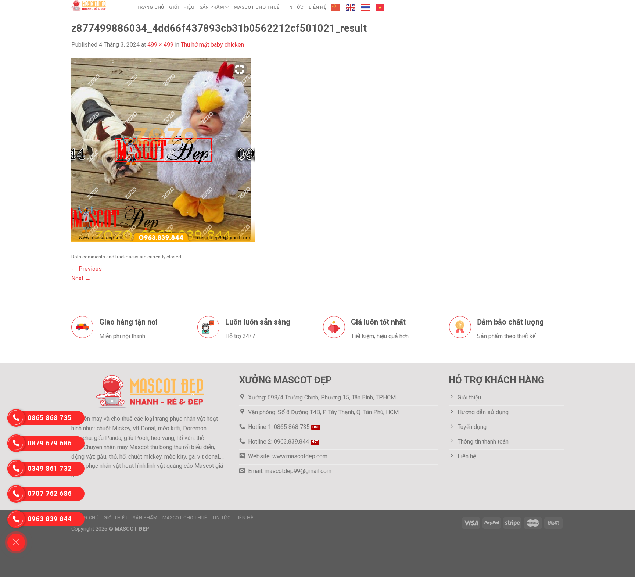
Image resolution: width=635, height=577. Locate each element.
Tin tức (294, 7)
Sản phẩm (212, 7)
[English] (351, 7)
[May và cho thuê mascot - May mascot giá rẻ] (98, 5)
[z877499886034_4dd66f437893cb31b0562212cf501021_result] (163, 149)
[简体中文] (336, 7)
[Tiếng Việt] (380, 7)
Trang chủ (150, 7)
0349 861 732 (50, 468)
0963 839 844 (50, 519)
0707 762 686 (50, 493)
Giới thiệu (181, 7)
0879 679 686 (50, 443)
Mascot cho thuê (256, 7)
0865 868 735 (50, 418)
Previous (86, 268)
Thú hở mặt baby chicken (212, 44)
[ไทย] (365, 7)
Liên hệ (317, 7)
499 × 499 (160, 44)
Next (81, 278)
